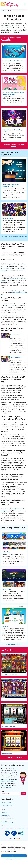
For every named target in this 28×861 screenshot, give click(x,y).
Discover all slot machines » (14, 757)
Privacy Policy (18, 859)
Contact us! (4, 812)
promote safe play (6, 511)
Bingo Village (6, 589)
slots (7, 305)
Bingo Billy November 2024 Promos (13, 61)
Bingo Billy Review (6, 802)
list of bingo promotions (19, 291)
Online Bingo (3, 10)
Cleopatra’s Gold (7, 268)
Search (2, 791)
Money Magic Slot (6, 700)
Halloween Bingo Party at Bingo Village (12, 130)
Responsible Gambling (7, 822)
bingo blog (4, 785)
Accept (14, 855)
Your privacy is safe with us (8, 818)
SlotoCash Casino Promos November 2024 (10, 185)
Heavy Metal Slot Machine (8, 726)
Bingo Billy (5, 626)
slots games (7, 779)
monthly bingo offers (6, 27)
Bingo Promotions (15, 357)
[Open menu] (25, 4)
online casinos (12, 264)
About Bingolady (5, 815)
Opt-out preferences (10, 859)
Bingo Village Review (6, 805)
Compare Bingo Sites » (14, 644)
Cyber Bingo (6, 552)
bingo (12, 305)
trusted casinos (8, 787)
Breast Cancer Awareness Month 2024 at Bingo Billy (13, 93)
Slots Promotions (7, 218)
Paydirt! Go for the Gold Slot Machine (11, 675)
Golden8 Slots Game (6, 753)
